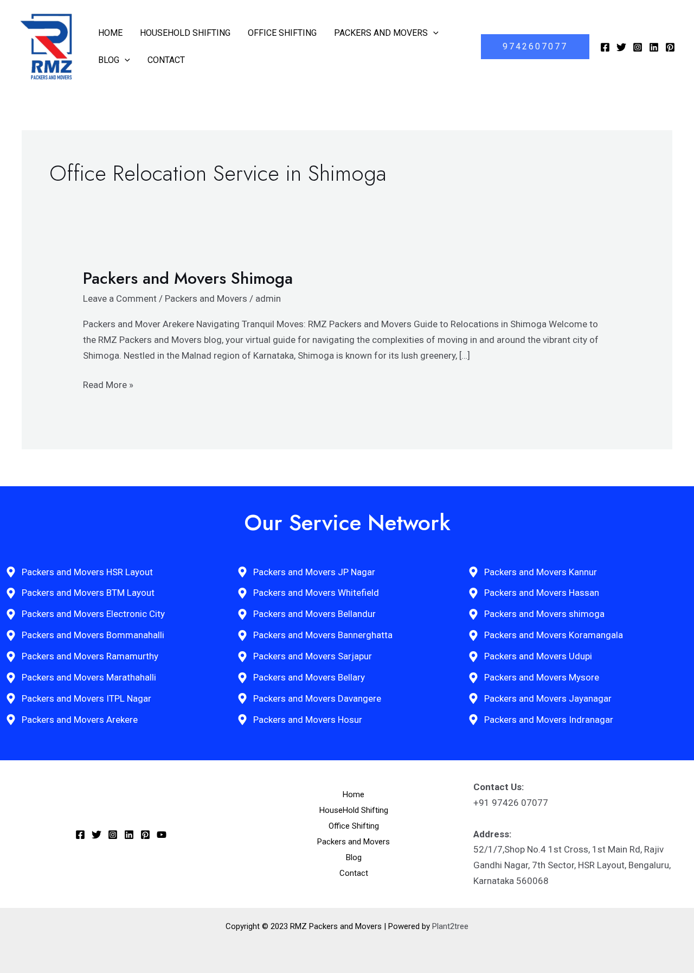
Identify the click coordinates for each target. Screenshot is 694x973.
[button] (433, 33)
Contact (166, 60)
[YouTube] (161, 835)
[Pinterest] (670, 47)
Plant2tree (450, 926)
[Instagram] (637, 47)
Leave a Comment (120, 298)
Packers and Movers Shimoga (188, 278)
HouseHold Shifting (185, 33)
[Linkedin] (654, 47)
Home (110, 33)
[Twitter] (621, 47)
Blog (108, 60)
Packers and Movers (381, 33)
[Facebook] (605, 47)
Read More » (108, 383)
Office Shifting (282, 33)
